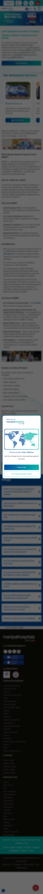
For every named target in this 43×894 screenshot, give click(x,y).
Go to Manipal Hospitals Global (21, 474)
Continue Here (21, 467)
